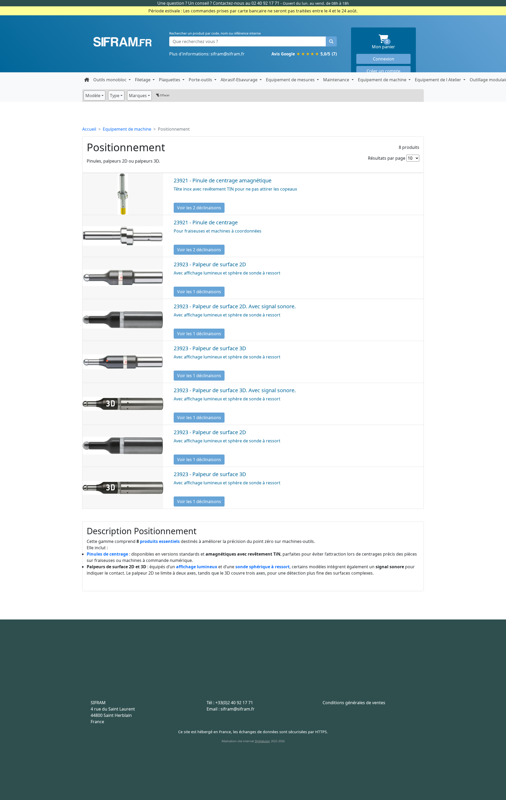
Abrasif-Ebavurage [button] (240, 80)
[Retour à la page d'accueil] (86, 79)
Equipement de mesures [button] (291, 80)
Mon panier (391, 45)
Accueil (89, 129)
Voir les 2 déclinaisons (199, 208)
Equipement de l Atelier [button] (438, 80)
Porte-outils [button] (201, 80)
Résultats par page (386, 158)
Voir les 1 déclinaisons (199, 292)
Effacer (164, 95)
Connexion (383, 59)
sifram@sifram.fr (228, 54)
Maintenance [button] (336, 80)
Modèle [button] (92, 95)
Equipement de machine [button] (382, 80)
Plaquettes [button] (170, 80)
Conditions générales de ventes (354, 703)
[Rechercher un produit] (331, 41)
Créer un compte (383, 71)
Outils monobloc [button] (110, 80)
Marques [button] (138, 95)
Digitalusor (262, 741)
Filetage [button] (143, 80)
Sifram (122, 42)
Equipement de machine (127, 129)
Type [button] (114, 95)
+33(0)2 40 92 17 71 (234, 703)
